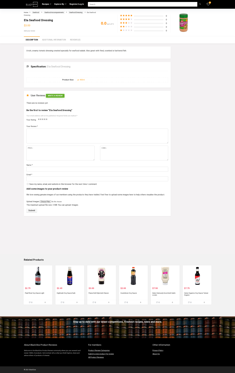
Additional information (54, 40)
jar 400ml (81, 80)
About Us (156, 354)
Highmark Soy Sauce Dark (66, 293)
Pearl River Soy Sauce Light (34, 293)
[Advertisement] (97, 236)
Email (29, 175)
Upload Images (33, 201)
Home (26, 12)
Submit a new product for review (101, 354)
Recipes (45, 4)
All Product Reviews (96, 357)
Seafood (36, 12)
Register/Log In (77, 4)
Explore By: (59, 4)
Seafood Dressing (75, 12)
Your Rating (31, 120)
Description (32, 40)
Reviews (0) (75, 40)
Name (29, 165)
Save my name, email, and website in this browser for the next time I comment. (63, 184)
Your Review (32, 126)
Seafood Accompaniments (54, 12)
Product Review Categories (99, 350)
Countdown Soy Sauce (128, 293)
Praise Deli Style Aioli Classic (99, 293)
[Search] (200, 4)
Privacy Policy (158, 350)
